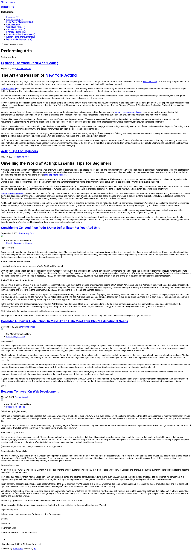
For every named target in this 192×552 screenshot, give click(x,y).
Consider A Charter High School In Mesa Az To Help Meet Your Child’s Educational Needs (64, 321)
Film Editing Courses (15, 336)
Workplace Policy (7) (15, 27)
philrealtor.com (7, 7)
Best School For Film (15, 407)
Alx (35, 548)
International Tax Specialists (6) (20, 34)
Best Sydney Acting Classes (19, 243)
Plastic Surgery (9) (14, 19)
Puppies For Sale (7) (15, 29)
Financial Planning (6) (16, 32)
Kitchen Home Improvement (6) (20, 37)
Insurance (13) (12, 17)
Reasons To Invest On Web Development (30, 391)
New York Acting (61, 75)
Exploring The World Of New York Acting (29, 63)
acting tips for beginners (55, 175)
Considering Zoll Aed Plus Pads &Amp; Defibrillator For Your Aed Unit (50, 228)
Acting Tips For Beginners (19, 151)
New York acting (150, 81)
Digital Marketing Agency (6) (19, 39)
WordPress (18, 548)
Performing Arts (23, 68)
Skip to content (8, 2)
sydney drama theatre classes (128, 112)
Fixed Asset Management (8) (19, 22)
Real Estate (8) (13, 24)
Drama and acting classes (13, 193)
